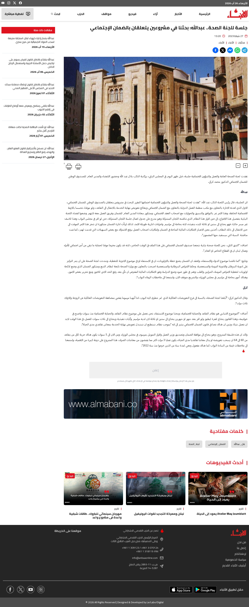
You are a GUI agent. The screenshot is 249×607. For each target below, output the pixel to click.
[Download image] (67, 157)
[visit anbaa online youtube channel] (30, 589)
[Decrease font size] (238, 165)
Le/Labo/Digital (155, 602)
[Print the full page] (77, 166)
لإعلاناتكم (240, 553)
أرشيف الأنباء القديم (234, 565)
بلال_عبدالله (239, 444)
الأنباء (231, 42)
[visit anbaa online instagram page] (40, 589)
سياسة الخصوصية (235, 559)
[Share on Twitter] (223, 50)
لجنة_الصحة (194, 444)
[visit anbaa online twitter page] (20, 589)
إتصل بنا (241, 548)
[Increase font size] (245, 165)
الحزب (80, 14)
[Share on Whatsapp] (237, 50)
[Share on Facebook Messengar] (230, 50)
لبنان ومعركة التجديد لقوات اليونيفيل (159, 513)
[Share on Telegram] (245, 50)
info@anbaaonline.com (145, 558)
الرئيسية (204, 14)
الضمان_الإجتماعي (216, 444)
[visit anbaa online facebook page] (10, 589)
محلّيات (241, 42)
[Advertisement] (155, 370)
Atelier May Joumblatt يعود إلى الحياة (221, 513)
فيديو (132, 14)
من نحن (241, 542)
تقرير (241, 508)
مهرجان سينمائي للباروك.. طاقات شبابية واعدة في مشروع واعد (95, 515)
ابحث (57, 14)
